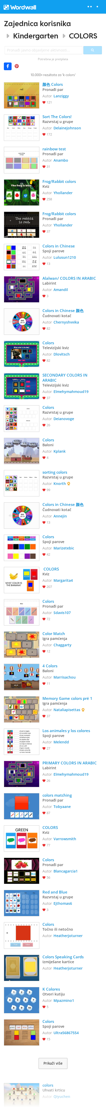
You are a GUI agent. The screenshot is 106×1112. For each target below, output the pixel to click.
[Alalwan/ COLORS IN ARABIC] (21, 289)
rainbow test (54, 148)
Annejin (60, 516)
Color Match (53, 633)
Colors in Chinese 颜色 (63, 310)
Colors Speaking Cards (63, 956)
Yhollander (63, 192)
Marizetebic (64, 548)
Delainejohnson (67, 128)
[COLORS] (21, 579)
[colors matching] (21, 806)
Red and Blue (54, 892)
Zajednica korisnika (37, 23)
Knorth (60, 483)
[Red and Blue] (21, 902)
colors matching (57, 795)
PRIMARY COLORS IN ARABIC (69, 762)
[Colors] (21, 353)
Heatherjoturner (68, 935)
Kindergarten (35, 35)
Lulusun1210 (65, 257)
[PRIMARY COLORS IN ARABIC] (21, 773)
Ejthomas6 (63, 903)
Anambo (61, 160)
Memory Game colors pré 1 (67, 698)
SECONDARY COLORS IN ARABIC (65, 377)
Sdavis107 (62, 612)
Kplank (60, 451)
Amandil (61, 289)
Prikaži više (53, 1063)
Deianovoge (64, 418)
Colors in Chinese (58, 245)
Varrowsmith (65, 838)
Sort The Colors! (57, 116)
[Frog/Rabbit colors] (21, 192)
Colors (48, 342)
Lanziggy (61, 95)
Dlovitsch (62, 354)
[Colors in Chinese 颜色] (21, 321)
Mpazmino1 (64, 1000)
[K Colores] (21, 999)
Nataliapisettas (67, 709)
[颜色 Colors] (21, 95)
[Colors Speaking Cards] (21, 967)
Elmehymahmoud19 (71, 391)
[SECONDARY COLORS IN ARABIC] (21, 385)
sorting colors (55, 472)
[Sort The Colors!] (21, 127)
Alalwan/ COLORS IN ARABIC (69, 278)
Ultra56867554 (66, 1032)
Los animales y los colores (66, 730)
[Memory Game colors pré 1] (21, 709)
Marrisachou (65, 677)
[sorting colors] (21, 483)
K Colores (51, 989)
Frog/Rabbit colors (59, 181)
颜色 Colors (52, 84)
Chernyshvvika (66, 322)
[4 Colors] (21, 676)
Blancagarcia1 (66, 871)
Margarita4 (63, 580)
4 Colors (49, 665)
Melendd (61, 742)
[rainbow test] (21, 159)
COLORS (83, 35)
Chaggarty (63, 644)
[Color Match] (21, 644)
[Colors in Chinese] (21, 256)
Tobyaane (62, 806)
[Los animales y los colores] (21, 741)
